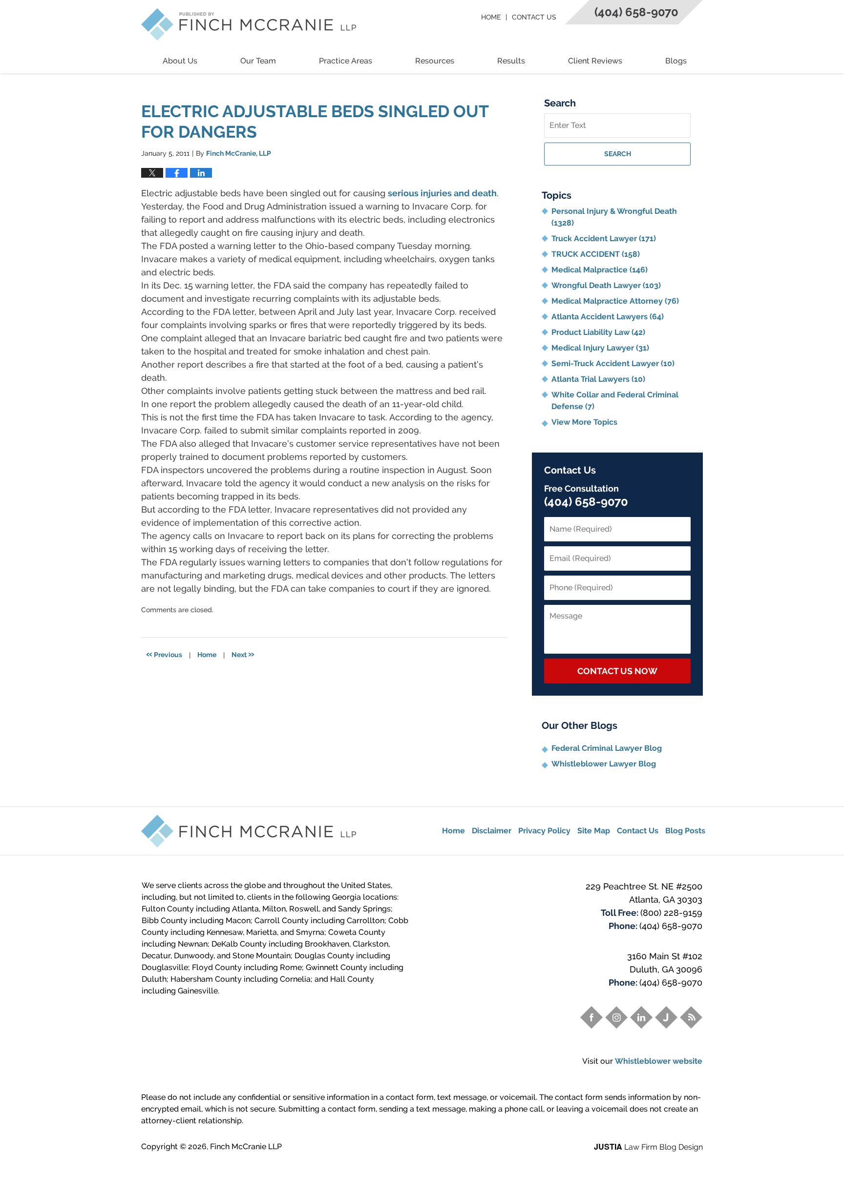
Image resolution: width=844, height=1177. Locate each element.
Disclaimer (491, 830)
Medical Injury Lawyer (600, 347)
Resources (434, 60)
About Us (180, 60)
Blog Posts (685, 830)
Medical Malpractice (599, 269)
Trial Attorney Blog (248, 24)
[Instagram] (616, 1017)
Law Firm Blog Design (648, 1147)
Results (511, 60)
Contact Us (534, 17)
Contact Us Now (617, 671)
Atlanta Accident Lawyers (607, 316)
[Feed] (691, 1017)
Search (617, 154)
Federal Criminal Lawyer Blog (606, 748)
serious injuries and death (442, 193)
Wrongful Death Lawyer (606, 285)
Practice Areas (345, 60)
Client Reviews (595, 60)
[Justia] (666, 1017)
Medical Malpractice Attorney (615, 301)
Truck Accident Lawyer (603, 238)
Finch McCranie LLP (246, 1146)
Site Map (593, 830)
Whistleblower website (658, 1061)
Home (491, 17)
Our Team (258, 60)
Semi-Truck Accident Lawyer (613, 363)
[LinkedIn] (641, 1017)
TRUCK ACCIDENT (595, 254)
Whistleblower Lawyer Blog (603, 763)
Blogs (676, 60)
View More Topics (584, 422)
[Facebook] (591, 1017)
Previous (164, 654)
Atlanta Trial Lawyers (598, 379)
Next (243, 654)
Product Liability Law (598, 332)
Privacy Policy (544, 830)
